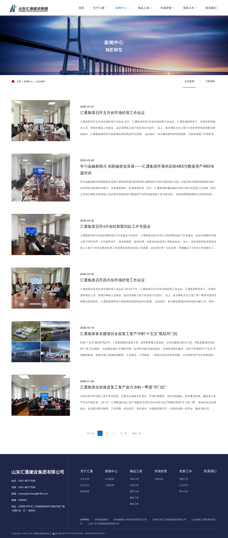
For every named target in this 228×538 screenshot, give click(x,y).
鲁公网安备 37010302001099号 (69, 533)
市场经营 (166, 8)
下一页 (123, 433)
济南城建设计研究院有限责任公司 (130, 519)
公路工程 (134, 485)
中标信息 (158, 478)
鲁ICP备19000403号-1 (95, 533)
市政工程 (134, 478)
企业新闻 (189, 81)
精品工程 (143, 8)
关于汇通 (98, 8)
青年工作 (183, 491)
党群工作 (188, 8)
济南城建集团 (101, 519)
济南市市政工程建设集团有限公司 (169, 519)
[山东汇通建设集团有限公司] (28, 7)
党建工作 (183, 478)
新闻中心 (121, 8)
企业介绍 (84, 478)
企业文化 (84, 485)
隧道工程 (134, 497)
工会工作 (183, 485)
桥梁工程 (134, 491)
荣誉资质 (84, 491)
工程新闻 (210, 81)
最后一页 (136, 433)
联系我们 (211, 8)
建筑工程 (134, 503)
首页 (81, 8)
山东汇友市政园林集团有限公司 (103, 523)
